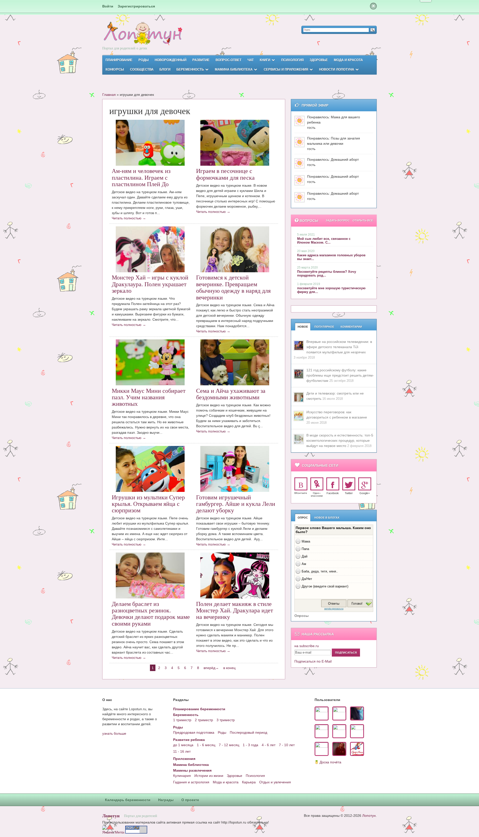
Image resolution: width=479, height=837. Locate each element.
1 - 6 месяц (206, 745)
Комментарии (351, 326)
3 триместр (226, 720)
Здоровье (319, 60)
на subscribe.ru (306, 646)
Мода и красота (348, 60)
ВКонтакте (300, 493)
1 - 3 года (250, 745)
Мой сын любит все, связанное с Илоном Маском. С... (324, 240)
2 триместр (204, 720)
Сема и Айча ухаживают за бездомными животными (230, 394)
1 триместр (182, 720)
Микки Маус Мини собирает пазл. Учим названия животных (148, 397)
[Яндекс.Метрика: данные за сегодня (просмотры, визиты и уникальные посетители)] (113, 830)
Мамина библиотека (233, 69)
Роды (143, 60)
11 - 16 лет (182, 751)
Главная (109, 95)
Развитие (201, 60)
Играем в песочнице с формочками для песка (225, 174)
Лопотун (111, 815)
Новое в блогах (326, 517)
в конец (229, 668)
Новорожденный (170, 60)
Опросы (301, 616)
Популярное (324, 326)
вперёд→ (211, 668)
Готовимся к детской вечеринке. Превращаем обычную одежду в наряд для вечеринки (233, 287)
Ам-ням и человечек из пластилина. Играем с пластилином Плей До (141, 177)
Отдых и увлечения (275, 782)
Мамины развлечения (192, 770)
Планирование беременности (199, 709)
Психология (292, 60)
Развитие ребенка (189, 740)
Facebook (333, 493)
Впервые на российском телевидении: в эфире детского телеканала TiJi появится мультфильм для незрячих (339, 347)
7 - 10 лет (287, 745)
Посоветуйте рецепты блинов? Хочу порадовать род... (326, 273)
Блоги (164, 69)
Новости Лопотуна (336, 69)
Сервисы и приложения (286, 69)
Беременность (190, 69)
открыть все (363, 220)
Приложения (184, 759)
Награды (166, 800)
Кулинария (182, 776)
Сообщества (141, 69)
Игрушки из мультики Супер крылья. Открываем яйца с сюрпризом (148, 504)
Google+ (364, 493)
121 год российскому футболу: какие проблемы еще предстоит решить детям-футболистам (340, 375)
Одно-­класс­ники (317, 494)
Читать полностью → (129, 218)
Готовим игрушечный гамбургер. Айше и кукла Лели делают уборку (235, 504)
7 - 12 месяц (229, 745)
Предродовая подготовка (193, 732)
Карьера (249, 782)
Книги (265, 60)
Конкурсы (115, 69)
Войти (107, 6)
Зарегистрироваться (136, 6)
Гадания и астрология (191, 782)
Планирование (119, 60)
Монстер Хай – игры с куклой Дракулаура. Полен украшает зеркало (150, 284)
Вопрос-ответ (228, 60)
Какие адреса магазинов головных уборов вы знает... (331, 257)
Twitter (349, 493)
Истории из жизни (208, 776)
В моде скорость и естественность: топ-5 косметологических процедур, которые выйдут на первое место (339, 440)
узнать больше (114, 733)
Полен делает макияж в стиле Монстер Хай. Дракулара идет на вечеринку (234, 610)
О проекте (190, 800)
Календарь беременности (127, 800)
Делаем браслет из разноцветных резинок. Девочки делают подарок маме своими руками (151, 614)
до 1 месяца (183, 745)
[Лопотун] (142, 37)
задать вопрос (338, 220)
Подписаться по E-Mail (313, 661)
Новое (303, 326)
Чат (250, 60)
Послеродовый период (248, 732)
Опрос (303, 517)
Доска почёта (330, 762)
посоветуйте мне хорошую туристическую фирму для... (331, 290)
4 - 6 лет (268, 745)
